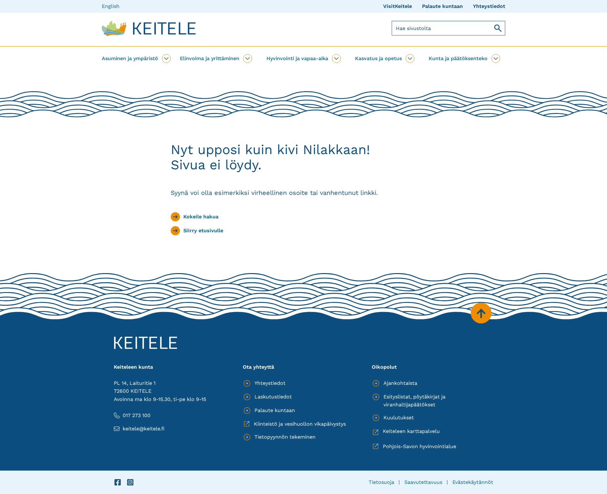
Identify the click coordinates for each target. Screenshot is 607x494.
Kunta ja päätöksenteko (458, 58)
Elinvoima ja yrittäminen (209, 58)
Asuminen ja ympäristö (130, 58)
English (111, 6)
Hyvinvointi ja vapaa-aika (297, 58)
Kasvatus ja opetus (378, 58)
